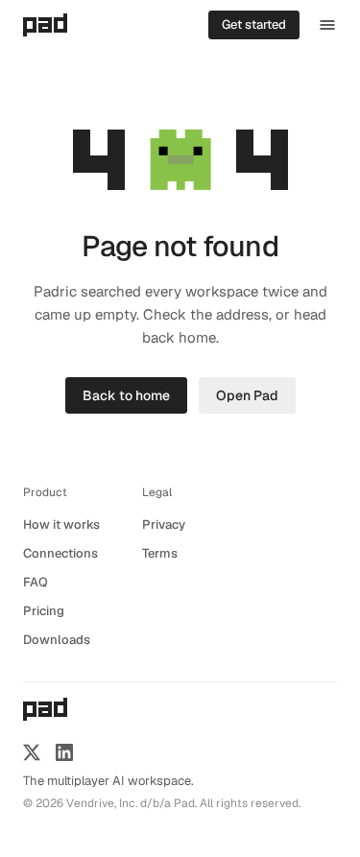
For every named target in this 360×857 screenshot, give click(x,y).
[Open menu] (327, 25)
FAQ (35, 582)
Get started (254, 24)
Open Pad (247, 395)
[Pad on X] (31, 752)
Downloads (56, 639)
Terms (160, 553)
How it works (61, 524)
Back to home (126, 395)
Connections (60, 553)
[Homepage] (45, 24)
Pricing (43, 611)
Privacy (163, 524)
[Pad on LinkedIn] (64, 752)
